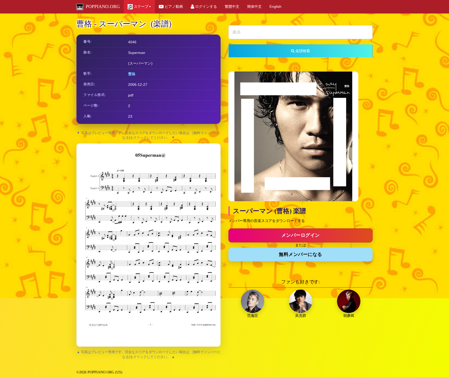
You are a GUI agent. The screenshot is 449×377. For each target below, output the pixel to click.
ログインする (205, 6)
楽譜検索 (302, 51)
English (275, 6)
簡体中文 (254, 6)
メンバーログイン (300, 235)
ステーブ (140, 6)
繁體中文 (232, 6)
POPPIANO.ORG (101, 6)
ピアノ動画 (173, 6)
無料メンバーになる (300, 254)
